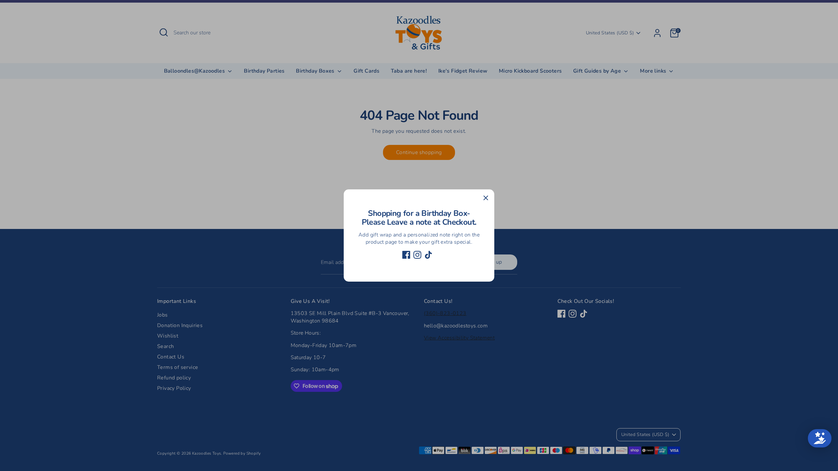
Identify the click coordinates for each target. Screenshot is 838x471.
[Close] (486, 198)
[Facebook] (406, 255)
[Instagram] (417, 255)
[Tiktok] (428, 255)
